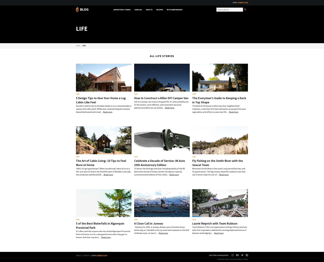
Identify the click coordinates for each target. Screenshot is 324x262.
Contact (86, 255)
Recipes (159, 9)
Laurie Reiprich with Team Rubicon (214, 223)
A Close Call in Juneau (148, 223)
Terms (245, 259)
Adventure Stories (122, 9)
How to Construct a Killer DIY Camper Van (161, 98)
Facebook (247, 255)
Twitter (242, 255)
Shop (240, 2)
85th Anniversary (175, 9)
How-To (149, 9)
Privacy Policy (236, 259)
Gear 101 (138, 9)
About (78, 255)
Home (78, 46)
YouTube (237, 255)
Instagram (232, 255)
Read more (107, 112)
